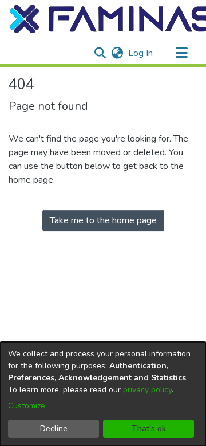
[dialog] (103, 394)
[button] (100, 53)
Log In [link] (141, 53)
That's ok (149, 428)
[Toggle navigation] (181, 53)
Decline (54, 428)
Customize (26, 405)
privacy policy (147, 389)
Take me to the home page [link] (103, 220)
